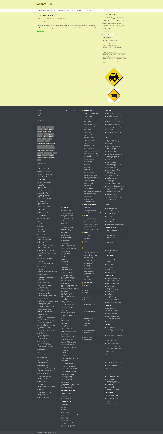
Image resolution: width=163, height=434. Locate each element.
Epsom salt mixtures (65, 261)
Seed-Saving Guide (110, 219)
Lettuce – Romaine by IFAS (66, 301)
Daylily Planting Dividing (88, 142)
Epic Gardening (87, 254)
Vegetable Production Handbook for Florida (70, 384)
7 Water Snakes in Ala (111, 235)
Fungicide (50, 138)
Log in (39, 113)
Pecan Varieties (109, 267)
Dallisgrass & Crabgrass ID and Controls (46, 256)
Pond (68, 10)
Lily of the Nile (87, 164)
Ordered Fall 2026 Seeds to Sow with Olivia (112, 47)
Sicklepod (86, 325)
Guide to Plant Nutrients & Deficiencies (69, 285)
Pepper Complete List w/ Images (67, 326)
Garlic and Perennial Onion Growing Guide (69, 278)
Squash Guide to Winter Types (67, 365)
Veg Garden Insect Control (43, 371)
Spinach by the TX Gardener (66, 361)
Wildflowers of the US (88, 279)
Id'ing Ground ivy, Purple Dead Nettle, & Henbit (48, 301)
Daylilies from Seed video (89, 137)
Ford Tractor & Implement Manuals (45, 190)
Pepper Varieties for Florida (66, 329)
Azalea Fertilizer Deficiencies (89, 119)
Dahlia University (87, 129)
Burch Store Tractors (42, 187)
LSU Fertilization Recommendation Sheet (69, 309)
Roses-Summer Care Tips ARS (90, 193)
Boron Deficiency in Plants (66, 237)
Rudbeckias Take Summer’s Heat (90, 194)
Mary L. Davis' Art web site (43, 168)
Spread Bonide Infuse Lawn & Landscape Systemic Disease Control (113, 55)
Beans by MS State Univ (66, 229)
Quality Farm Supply (42, 201)
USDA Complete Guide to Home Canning (92, 212)
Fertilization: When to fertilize (112, 159)
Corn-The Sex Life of (65, 251)
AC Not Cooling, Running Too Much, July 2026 (112, 43)
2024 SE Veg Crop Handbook (67, 226)
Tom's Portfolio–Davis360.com (44, 171)
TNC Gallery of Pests (42, 357)
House (53, 143)
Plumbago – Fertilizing (88, 182)
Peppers (51, 150)
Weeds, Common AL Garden (44, 394)
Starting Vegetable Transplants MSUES (69, 368)
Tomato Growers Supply (66, 426)
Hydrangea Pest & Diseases (44, 296)
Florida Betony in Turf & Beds (112, 332)
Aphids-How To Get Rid (43, 220)
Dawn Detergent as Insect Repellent (45, 258)
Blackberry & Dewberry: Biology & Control (115, 115)
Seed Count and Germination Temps (68, 347)
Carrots (44, 131)
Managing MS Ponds (110, 172)
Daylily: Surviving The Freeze (89, 145)
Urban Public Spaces (42, 176)
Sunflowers (44, 155)
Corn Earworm (41, 242)
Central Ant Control (42, 233)
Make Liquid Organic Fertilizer (44, 212)
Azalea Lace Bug (41, 221)
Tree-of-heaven (87, 332)
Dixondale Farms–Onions (66, 404)
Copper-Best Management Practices (45, 241)
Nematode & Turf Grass (89, 172)
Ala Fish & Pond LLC (110, 143)
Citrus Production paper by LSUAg (91, 126)
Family (39, 138)
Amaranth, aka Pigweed (89, 288)
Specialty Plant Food (42, 351)
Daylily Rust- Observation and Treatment (46, 263)
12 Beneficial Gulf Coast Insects (44, 218)
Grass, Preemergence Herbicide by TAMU (92, 155)
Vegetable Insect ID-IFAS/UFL (44, 373)
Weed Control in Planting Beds (44, 376)
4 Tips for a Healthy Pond (111, 140)
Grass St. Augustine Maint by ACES (91, 153)
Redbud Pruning (109, 296)
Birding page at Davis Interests (112, 376)
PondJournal (40, 152)
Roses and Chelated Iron (43, 349)
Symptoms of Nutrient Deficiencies (45, 355)
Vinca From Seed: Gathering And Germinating (115, 224)
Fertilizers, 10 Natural (65, 270)
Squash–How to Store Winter (90, 210)
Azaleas (39, 126)
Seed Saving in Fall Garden (111, 215)
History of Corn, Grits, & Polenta (90, 255)
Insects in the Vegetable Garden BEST (46, 306)
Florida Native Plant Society (112, 398)
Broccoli (45, 129)
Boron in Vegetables (65, 240)
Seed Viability (63, 352)
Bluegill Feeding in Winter (111, 149)
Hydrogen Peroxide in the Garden (68, 296)
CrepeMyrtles (50, 134)
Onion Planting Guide (65, 320)
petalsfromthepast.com (66, 420)
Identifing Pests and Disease (44, 304)
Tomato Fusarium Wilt (42, 362)
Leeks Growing (64, 299)
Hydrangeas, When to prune (89, 162)
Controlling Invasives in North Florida (114, 329)
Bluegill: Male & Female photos (112, 156)
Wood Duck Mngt (110, 200)
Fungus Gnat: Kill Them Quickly (44, 292)
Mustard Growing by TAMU (66, 314)
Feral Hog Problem (110, 379)
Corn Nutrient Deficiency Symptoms (45, 245)
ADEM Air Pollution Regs (66, 393)
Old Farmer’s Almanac (65, 318)
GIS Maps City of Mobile (66, 398)
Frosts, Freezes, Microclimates (112, 316)
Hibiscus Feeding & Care (89, 156)
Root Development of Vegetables (68, 344)
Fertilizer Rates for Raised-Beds (67, 269)
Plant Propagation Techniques (67, 339)
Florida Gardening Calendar (66, 272)
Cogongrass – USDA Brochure (112, 118)
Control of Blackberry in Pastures (113, 123)
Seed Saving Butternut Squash (112, 211)
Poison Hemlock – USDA (111, 345)
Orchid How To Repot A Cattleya (90, 174)
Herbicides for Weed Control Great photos (47, 295)
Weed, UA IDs (86, 276)
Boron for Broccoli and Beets (67, 238)
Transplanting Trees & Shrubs (112, 299)
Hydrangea (40, 145)
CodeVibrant (53, 432)
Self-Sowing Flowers (88, 196)
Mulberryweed (87, 323)
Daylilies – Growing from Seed (90, 134)
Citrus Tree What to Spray (43, 237)
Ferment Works (87, 207)
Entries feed (40, 115)
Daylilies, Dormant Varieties (89, 140)
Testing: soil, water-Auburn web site (68, 371)
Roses (50, 152)
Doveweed (86, 313)
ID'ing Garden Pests (42, 300)
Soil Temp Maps (64, 423)
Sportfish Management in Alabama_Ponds (115, 186)
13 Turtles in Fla (110, 242)
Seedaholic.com (64, 355)
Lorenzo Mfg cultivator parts (44, 193)
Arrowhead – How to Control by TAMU (114, 146)
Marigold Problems (42, 316)
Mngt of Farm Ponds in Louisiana (113, 173)
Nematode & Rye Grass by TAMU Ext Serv (47, 320)
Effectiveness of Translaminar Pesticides (46, 277)
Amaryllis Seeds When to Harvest (90, 115)
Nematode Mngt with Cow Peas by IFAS (46, 325)
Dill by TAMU (63, 256)
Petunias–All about (87, 178)
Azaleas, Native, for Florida (89, 123)
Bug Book (40, 223)
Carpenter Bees (109, 378)
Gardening (53, 10)
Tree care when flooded (111, 196)
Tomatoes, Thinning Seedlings (67, 377)
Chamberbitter (87, 299)
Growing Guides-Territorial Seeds (68, 282)
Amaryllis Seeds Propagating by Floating (92, 113)
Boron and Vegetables (65, 235)
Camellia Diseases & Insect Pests (45, 229)
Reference (79, 10)
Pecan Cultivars (109, 263)
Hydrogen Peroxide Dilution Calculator (69, 294)
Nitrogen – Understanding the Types (68, 315)
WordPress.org (41, 120)
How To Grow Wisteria (88, 257)
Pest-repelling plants (42, 338)
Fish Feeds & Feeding (110, 161)
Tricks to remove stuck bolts (67, 218)
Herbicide (48, 143)
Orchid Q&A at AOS (65, 418)
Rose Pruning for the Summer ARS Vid (91, 186)
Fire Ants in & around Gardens (44, 285)
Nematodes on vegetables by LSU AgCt (46, 330)
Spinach (55, 152)
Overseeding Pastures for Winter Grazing (114, 127)
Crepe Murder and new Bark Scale (91, 252)
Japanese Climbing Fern (88, 318)
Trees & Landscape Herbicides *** (91, 198)
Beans (47, 126)
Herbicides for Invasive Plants (44, 293)
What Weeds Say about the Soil (44, 397)
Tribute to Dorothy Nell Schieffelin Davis (46, 174)
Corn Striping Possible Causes (44, 247)
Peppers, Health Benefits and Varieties (69, 336)
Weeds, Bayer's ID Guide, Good (44, 392)
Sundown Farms (44, 3)
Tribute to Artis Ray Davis (43, 173)
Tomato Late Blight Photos (44, 363)
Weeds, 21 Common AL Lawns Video (46, 391)
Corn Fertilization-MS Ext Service (67, 250)
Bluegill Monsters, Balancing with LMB (114, 153)
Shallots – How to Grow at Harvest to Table (70, 358)
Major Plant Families (65, 310)
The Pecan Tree (109, 269)
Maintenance (40, 148)
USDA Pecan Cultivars (110, 272)
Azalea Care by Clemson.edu (89, 118)
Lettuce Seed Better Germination (68, 302)
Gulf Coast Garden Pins (66, 286)
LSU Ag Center (64, 306)
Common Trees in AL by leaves (112, 283)
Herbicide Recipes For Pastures (112, 126)
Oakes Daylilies (64, 417)
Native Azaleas (87, 265)
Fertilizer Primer (64, 267)
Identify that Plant (64, 409)
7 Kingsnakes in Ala (110, 233)
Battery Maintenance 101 (66, 210)
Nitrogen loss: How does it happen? (68, 317)
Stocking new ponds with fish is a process (115, 188)
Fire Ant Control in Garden (43, 280)
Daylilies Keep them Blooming (90, 139)
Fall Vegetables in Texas (66, 264)
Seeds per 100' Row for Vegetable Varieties (70, 357)
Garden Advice (61, 10)
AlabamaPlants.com (88, 250)
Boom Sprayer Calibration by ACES (68, 234)
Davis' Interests (41, 166)
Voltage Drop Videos (65, 220)
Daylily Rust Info (41, 261)
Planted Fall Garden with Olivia (109, 45)
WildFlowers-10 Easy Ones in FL (113, 367)
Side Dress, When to (65, 360)
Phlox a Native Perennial (89, 180)
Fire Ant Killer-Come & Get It (44, 284)
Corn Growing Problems (43, 244)
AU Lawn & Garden (88, 116)
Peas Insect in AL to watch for (44, 336)
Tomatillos (51, 155)
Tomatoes (40, 157)
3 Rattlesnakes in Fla (111, 237)
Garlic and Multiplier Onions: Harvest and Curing (93, 208)
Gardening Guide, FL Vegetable (67, 277)
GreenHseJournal (41, 143)
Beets (52, 126)
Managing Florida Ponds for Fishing (113, 170)
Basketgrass (86, 292)
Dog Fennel (86, 309)
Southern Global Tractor (43, 203)
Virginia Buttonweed (88, 339)
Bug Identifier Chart (42, 225)
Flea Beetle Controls (42, 287)
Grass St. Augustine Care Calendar (91, 151)
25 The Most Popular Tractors (44, 182)
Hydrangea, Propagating (89, 159)
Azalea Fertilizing (87, 121)
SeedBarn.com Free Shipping (67, 422)
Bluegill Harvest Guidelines (111, 151)
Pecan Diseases (109, 264)
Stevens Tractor (41, 204)
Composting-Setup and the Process (68, 248)
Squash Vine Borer (42, 354)
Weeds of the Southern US (111, 354)
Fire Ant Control (41, 279)
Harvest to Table (64, 290)
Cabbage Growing (64, 243)
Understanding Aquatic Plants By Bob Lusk (115, 197)
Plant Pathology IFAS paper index (45, 343)
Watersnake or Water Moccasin (112, 389)
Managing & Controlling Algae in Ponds (114, 169)
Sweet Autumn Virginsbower (89, 330)
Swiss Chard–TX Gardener (66, 369)
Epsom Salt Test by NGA (66, 262)
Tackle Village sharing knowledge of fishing (115, 189)
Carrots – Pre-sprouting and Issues (68, 245)
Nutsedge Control (42, 332)
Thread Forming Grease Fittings (44, 206)
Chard (49, 131)
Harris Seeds (63, 407)
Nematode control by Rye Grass (45, 322)
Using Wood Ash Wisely (66, 382)
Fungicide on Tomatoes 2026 (109, 65)
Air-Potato (86, 285)
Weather (45, 157)
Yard (91, 10)
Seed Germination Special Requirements (69, 349)
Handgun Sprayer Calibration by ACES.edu (69, 288)
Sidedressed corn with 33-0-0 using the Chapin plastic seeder (114, 61)
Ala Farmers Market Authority (67, 227)
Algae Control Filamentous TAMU (113, 145)
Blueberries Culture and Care (67, 230)
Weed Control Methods (43, 378)
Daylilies (45, 136)
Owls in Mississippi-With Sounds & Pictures (115, 386)
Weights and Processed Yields (67, 387)
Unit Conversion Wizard (66, 381)
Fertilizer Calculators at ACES (67, 266)
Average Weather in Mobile (112, 310)
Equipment (45, 10)
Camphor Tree (87, 297)
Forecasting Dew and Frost (112, 315)
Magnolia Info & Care (110, 288)
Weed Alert (40, 375)
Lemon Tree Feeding (110, 286)
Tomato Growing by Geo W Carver (68, 373)
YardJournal (51, 157)
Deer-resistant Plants (42, 266)
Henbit (85, 316)
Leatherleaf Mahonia (88, 320)
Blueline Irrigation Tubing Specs (67, 232)
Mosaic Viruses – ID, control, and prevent (46, 317)
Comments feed (41, 118)
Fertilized (44, 138)
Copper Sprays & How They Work (45, 239)
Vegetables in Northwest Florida (67, 385)
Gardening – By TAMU (65, 274)
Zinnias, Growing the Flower (89, 201)
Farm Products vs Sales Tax (66, 396)
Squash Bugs (41, 352)
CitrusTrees (40, 134)
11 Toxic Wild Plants (110, 327)
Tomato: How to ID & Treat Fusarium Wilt (47, 368)
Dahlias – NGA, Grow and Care (90, 131)
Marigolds (47, 148)
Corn (45, 134)
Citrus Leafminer (41, 236)
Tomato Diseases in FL (43, 360)
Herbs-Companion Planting (66, 293)
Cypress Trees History (111, 285)
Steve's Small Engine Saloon (67, 216)
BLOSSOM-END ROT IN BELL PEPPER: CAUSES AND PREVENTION (51, 18)
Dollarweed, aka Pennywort (89, 311)
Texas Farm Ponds (110, 193)
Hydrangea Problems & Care (44, 298)
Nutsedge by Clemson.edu (111, 340)
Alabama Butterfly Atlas (111, 374)
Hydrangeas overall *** (88, 161)
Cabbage (51, 129)
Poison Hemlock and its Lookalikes (113, 346)
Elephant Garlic (64, 259)
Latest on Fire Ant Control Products (45, 311)
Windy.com (108, 321)
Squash (39, 155)
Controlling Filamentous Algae (112, 157)
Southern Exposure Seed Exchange (68, 425)
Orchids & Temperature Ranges (90, 175)
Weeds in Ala (41, 389)
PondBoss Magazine (110, 180)
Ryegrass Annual (109, 129)
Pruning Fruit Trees (110, 291)
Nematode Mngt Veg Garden (44, 324)
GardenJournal (40, 141)
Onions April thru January (66, 322)
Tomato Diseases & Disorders (44, 359)
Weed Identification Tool (89, 273)
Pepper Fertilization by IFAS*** (67, 328)
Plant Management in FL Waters (113, 175)
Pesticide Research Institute (44, 340)
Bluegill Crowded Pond (111, 148)
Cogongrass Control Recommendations (114, 119)
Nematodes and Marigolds (43, 328)
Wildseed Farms (109, 368)
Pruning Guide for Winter (89, 183)
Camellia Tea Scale (42, 231)
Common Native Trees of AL (112, 281)
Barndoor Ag (41, 185)
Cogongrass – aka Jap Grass (89, 304)
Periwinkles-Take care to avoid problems (92, 177)
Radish (46, 152)
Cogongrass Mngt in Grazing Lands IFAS (114, 121)
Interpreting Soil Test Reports (67, 298)
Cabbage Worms (41, 228)
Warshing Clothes (87, 238)
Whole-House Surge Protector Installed (111, 40)
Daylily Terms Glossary (88, 143)
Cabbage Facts (41, 226)
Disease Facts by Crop (42, 272)
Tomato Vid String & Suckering (67, 374)
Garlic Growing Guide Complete (67, 280)
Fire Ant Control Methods (43, 282)
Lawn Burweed (109, 337)
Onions (42, 150)
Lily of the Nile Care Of (88, 166)
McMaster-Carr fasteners (43, 195)
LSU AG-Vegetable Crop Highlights (68, 307)
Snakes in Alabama (110, 387)
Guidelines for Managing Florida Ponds (114, 164)
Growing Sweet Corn (65, 283)
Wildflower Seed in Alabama (112, 364)
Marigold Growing (87, 167)
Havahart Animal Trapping (111, 381)
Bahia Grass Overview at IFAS (112, 113)
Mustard (52, 148)
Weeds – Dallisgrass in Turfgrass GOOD (46, 386)
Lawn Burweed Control (43, 312)
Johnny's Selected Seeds (66, 410)
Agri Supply (40, 184)
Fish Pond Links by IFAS (111, 162)
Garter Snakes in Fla (111, 240)
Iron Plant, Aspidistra (88, 263)
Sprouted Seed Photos (111, 223)
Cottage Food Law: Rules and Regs (68, 395)
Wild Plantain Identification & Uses (91, 278)
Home (39, 10)
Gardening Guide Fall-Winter (66, 275)
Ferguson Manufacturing (43, 188)
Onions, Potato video (65, 323)
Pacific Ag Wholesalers (43, 200)
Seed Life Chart (109, 210)
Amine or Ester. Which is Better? (90, 218)
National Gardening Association (90, 170)
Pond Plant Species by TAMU (112, 178)
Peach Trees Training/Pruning (112, 289)
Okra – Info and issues (42, 333)
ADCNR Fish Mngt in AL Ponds (112, 141)
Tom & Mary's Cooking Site (44, 169)
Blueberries (40, 129)
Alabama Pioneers (87, 235)
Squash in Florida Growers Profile (68, 366)
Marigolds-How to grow (89, 169)
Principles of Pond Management (113, 183)
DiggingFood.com (64, 254)
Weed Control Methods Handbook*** (91, 229)
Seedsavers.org (109, 221)
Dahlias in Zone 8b (87, 132)
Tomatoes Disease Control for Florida (46, 370)
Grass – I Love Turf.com (89, 148)
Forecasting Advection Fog (111, 313)
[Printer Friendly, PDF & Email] (40, 31)
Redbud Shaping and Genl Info (112, 297)
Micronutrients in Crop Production (68, 312)
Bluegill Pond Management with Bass (114, 154)
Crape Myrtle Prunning (88, 127)
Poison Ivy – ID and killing (89, 223)
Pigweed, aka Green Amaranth (112, 343)
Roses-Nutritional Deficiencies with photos (92, 191)
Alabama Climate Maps (111, 308)
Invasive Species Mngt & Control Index (46, 308)
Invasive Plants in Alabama (89, 260)
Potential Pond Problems (111, 181)
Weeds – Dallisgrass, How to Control (45, 387)
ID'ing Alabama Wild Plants (89, 258)
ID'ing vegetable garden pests (44, 303)
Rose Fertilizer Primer (88, 185)
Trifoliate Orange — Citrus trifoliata (91, 335)
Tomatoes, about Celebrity (66, 376)
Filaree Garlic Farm (65, 406)
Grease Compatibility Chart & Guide (45, 192)
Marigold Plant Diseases (43, 314)
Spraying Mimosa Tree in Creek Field (110, 52)
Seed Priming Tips (64, 350)
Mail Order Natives (65, 412)
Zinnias (39, 160)
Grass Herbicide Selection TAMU (90, 150)
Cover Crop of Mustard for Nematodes (46, 248)
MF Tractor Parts (41, 196)
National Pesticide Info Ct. (43, 319)
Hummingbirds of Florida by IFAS (113, 382)
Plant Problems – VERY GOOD (44, 344)
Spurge (85, 327)
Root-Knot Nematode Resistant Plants (46, 348)
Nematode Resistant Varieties (44, 327)
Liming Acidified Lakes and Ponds (113, 167)
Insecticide (46, 145)
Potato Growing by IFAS (66, 341)
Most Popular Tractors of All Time (45, 198)
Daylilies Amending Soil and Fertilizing (91, 135)
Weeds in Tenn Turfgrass (111, 353)
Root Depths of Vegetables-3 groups (68, 342)
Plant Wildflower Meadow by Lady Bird (114, 362)
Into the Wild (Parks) (110, 384)
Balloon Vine (86, 290)
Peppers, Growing (64, 334)
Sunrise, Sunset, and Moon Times (113, 319)
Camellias (40, 131)
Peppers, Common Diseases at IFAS (68, 333)
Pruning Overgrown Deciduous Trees (114, 293)
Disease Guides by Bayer (43, 274)
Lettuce (51, 145)
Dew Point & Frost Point (111, 311)
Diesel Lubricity (64, 212)
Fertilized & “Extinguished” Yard (109, 50)
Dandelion (86, 306)
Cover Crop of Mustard (65, 253)
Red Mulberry (109, 294)
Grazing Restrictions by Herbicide (90, 219)
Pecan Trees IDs (109, 266)
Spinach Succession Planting (67, 363)
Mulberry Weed (109, 338)
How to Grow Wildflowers (111, 360)
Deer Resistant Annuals (43, 264)
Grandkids (47, 141)
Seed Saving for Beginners (111, 213)
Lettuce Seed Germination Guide (67, 304)
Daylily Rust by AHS (42, 260)
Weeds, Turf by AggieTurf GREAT (45, 395)
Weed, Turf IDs (87, 274)
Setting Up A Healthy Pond (111, 185)
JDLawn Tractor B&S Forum (67, 215)
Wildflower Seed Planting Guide (112, 365)
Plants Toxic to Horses (88, 244)
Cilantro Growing (64, 246)
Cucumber (40, 136)
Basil (44, 126)
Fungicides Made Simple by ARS (44, 290)
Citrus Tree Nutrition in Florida (112, 280)
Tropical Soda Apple (88, 337)
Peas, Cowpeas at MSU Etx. (66, 325)
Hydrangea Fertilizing (88, 158)
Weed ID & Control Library (43, 379)
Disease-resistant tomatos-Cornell (68, 258)
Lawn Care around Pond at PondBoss (114, 165)
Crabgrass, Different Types (43, 252)
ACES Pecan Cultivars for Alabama (113, 258)
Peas (47, 150)
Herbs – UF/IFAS (64, 291)
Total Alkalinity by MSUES (111, 194)
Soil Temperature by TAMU (112, 250)
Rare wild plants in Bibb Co (89, 268)
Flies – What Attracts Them (43, 288)
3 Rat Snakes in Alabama (112, 230)
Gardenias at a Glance (88, 147)
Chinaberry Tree (87, 302)
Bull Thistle (86, 295)
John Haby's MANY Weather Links (113, 318)
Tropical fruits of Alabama (66, 379)
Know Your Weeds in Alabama (44, 309)
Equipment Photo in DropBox (67, 213)
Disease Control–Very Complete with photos (47, 271)
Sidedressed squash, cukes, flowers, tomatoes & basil (114, 58)
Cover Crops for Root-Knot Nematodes (46, 250)
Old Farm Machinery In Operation (90, 237)
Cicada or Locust (41, 234)
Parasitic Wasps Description (44, 335)
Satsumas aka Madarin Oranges (67, 345)
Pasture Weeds (109, 341)
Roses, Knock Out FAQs (89, 190)
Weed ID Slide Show (42, 381)
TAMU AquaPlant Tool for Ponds (113, 191)
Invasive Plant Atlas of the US (112, 333)
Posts (73, 10)
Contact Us (86, 10)
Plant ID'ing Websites (65, 337)
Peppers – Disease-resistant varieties (68, 331)
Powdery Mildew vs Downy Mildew (45, 346)
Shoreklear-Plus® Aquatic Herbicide (91, 224)
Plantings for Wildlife (110, 177)
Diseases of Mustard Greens (44, 276)
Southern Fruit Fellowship (89, 271)
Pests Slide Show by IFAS (43, 341)
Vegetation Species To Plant (112, 199)
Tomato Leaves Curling (43, 365)
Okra (39, 150)
